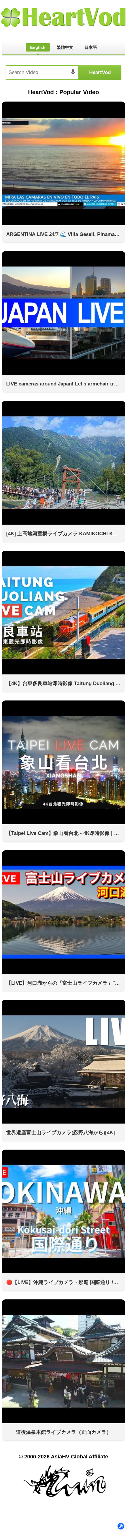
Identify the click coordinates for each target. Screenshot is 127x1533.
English (37, 47)
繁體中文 (65, 47)
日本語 (90, 47)
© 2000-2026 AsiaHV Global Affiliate (63, 1457)
